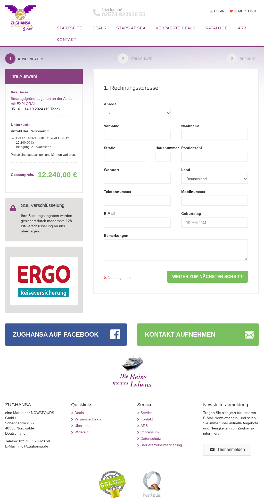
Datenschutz (151, 438)
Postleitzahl (191, 148)
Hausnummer (163, 148)
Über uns (82, 426)
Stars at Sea (130, 28)
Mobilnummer (193, 192)
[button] (227, 450)
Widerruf (81, 432)
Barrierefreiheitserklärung (161, 445)
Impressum (150, 432)
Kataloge (217, 28)
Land (185, 170)
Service (147, 413)
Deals (99, 28)
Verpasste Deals (175, 28)
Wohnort (111, 170)
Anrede (110, 104)
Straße (109, 148)
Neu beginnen (119, 277)
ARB (242, 28)
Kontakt (66, 39)
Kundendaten (26, 58)
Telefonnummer (117, 192)
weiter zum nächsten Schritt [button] (207, 276)
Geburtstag (191, 214)
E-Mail (109, 214)
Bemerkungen (116, 235)
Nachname (190, 126)
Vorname (111, 126)
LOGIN (219, 11)
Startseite (69, 28)
